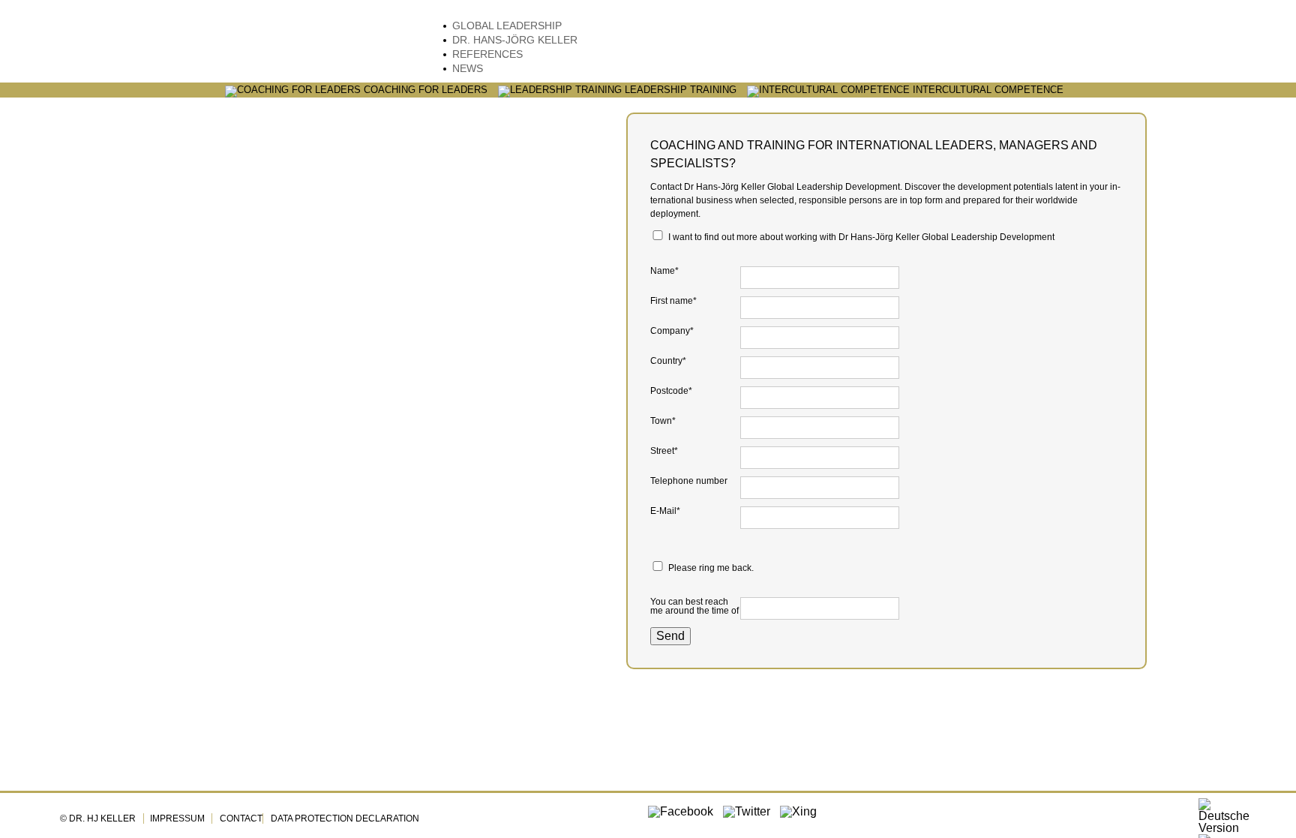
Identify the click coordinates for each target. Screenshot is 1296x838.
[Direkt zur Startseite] (235, 47)
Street (671, 450)
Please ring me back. (711, 568)
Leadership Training (679, 90)
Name (671, 270)
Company (672, 330)
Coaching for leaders (424, 90)
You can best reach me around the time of (694, 606)
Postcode (671, 390)
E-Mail (671, 510)
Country (671, 360)
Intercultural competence (987, 90)
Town (671, 420)
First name (673, 300)
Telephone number (689, 480)
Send (670, 635)
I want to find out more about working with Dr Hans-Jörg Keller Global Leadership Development (861, 237)
